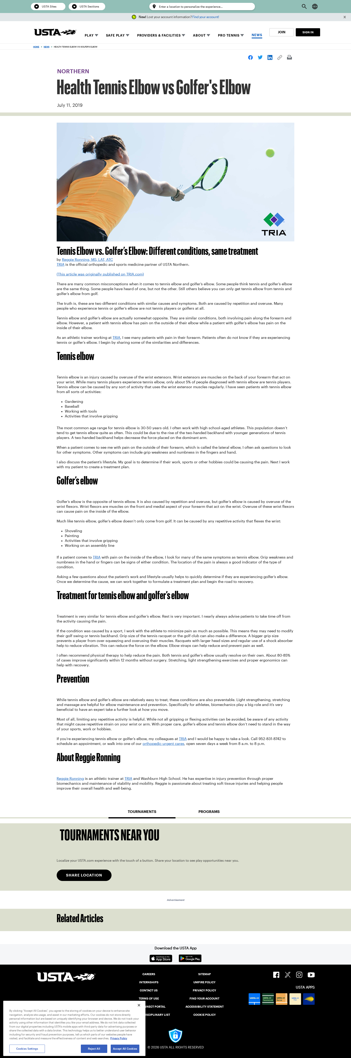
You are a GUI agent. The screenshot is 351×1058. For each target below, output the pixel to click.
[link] (250, 57)
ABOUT (199, 35)
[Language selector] (315, 6)
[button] (345, 17)
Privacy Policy (118, 1038)
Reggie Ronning (70, 779)
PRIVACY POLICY (204, 990)
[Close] (138, 1005)
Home (36, 47)
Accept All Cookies (125, 1048)
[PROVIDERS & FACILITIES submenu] (183, 35)
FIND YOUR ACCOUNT (204, 998)
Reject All (94, 1048)
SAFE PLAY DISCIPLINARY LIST (149, 1015)
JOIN (281, 32)
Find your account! (205, 17)
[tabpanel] (175, 857)
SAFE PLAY (115, 35)
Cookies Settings (27, 1048)
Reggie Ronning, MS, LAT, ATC (87, 260)
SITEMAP (204, 974)
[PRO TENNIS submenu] (242, 35)
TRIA (60, 265)
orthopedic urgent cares (163, 744)
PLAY (89, 35)
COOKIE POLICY (204, 1015)
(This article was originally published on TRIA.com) (100, 274)
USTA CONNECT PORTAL (149, 1007)
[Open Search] (304, 6)
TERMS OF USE (149, 998)
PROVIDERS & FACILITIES (159, 35)
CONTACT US (149, 990)
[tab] (142, 813)
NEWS (257, 35)
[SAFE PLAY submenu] (127, 35)
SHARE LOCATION (84, 875)
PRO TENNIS (228, 35)
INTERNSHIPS (148, 982)
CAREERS (148, 974)
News (46, 47)
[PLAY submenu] (96, 35)
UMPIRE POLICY (204, 982)
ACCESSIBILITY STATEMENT (204, 1007)
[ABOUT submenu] (208, 35)
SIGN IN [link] (308, 32)
